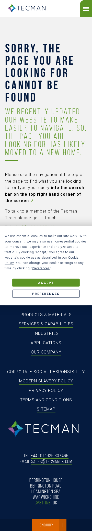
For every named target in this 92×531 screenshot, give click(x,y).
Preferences (46, 293)
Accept (46, 282)
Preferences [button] (41, 268)
